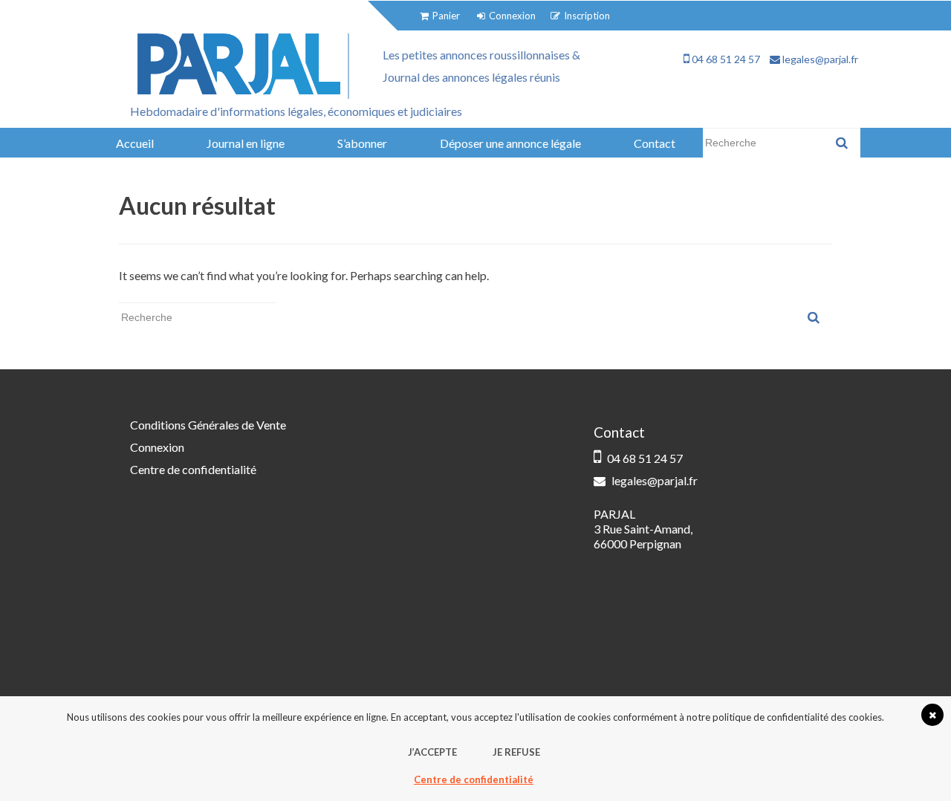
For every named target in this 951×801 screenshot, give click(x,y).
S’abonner (362, 143)
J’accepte (432, 752)
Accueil (135, 143)
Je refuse (516, 752)
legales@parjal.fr (819, 59)
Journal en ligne (246, 143)
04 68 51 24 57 (724, 59)
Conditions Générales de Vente (208, 425)
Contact (654, 143)
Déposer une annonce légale (510, 143)
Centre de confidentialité (193, 469)
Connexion (157, 447)
